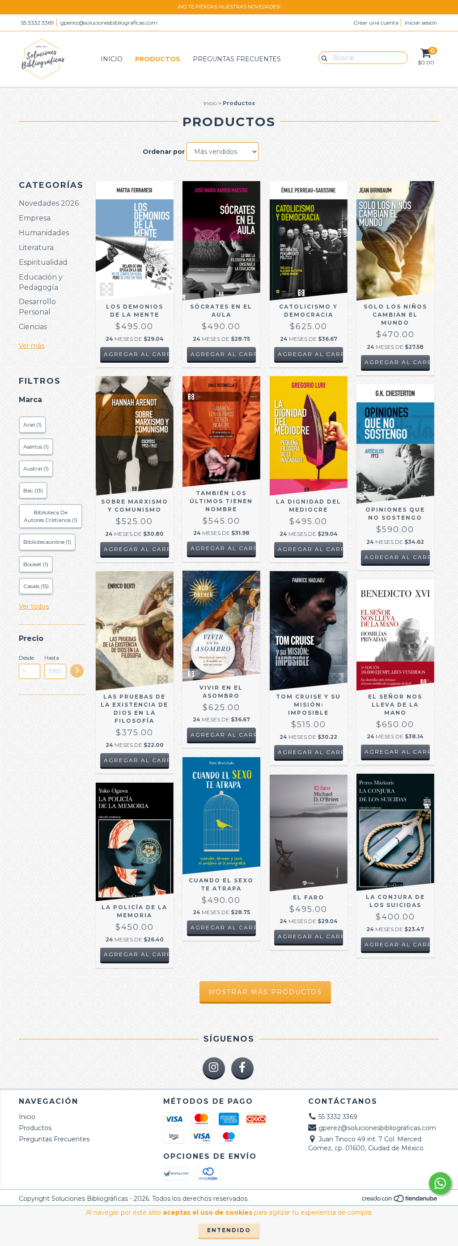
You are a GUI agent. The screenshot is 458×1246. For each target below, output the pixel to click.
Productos (157, 59)
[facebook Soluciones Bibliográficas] (242, 1068)
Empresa (35, 218)
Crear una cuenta (376, 22)
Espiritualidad (43, 262)
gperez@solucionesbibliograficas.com (108, 22)
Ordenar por (164, 152)
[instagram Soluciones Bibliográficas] (214, 1068)
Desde (26, 657)
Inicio (112, 59)
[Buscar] (322, 57)
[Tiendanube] (400, 1201)
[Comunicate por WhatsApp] (440, 1183)
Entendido (229, 1230)
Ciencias (33, 326)
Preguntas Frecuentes (237, 59)
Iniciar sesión (421, 22)
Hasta (51, 657)
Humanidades (44, 233)
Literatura (36, 247)
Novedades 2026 (49, 203)
